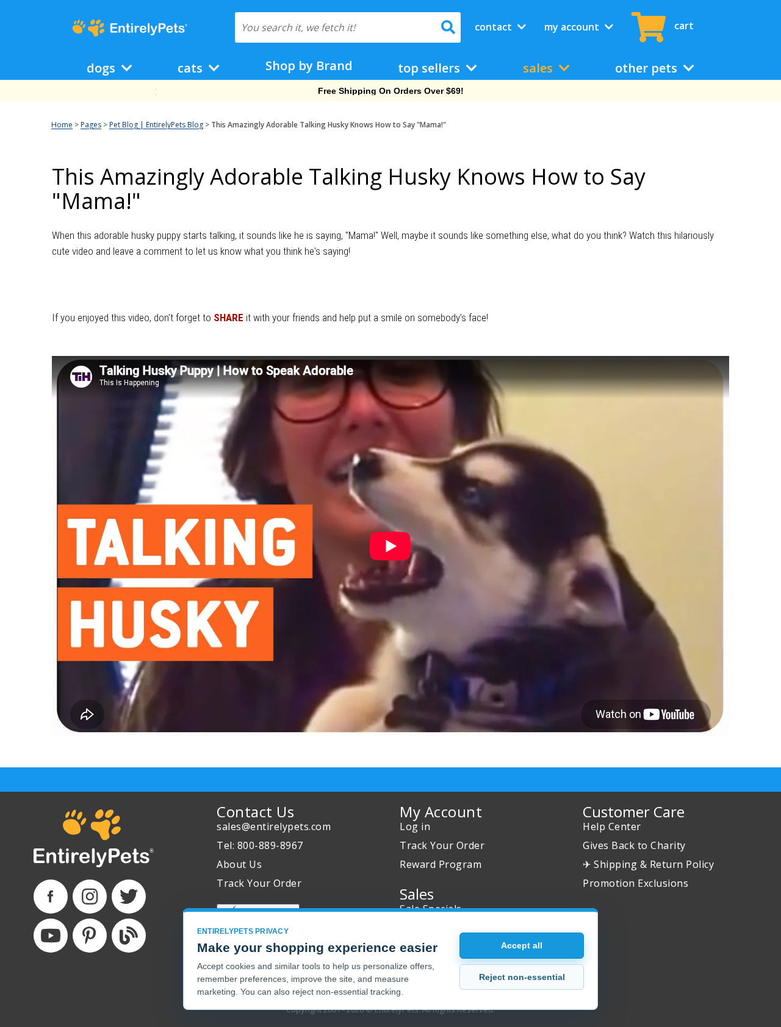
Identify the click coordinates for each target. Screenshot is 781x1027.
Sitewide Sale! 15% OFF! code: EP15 (390, 91)
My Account (573, 27)
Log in (415, 826)
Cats (192, 68)
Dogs (102, 68)
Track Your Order (259, 883)
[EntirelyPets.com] (129, 28)
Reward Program (440, 864)
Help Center (612, 826)
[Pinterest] (90, 936)
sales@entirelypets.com (274, 826)
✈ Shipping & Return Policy (648, 864)
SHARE (228, 317)
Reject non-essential (522, 977)
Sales (539, 68)
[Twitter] (129, 897)
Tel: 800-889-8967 (260, 845)
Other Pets (647, 68)
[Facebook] (51, 897)
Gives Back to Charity (634, 845)
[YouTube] (51, 936)
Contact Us (255, 811)
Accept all (521, 945)
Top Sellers (430, 68)
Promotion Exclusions (635, 883)
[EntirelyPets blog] (129, 936)
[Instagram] (90, 897)
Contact (494, 27)
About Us (239, 864)
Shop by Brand (309, 65)
